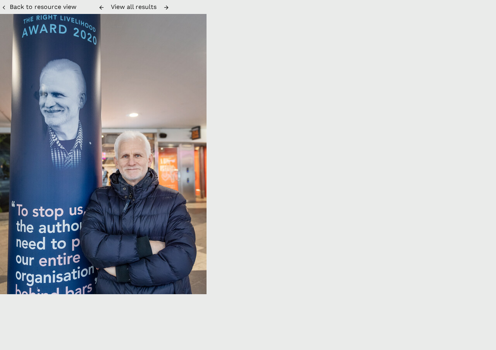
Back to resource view (43, 6)
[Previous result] (101, 7)
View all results (134, 6)
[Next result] (166, 7)
